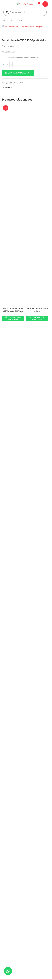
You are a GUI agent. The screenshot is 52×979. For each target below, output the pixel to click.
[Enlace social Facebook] (13, 87)
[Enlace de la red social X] (16, 87)
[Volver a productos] (43, 20)
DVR (20, 21)
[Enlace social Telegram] (26, 87)
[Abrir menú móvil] (3, 4)
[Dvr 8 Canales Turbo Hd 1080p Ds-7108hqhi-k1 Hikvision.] (13, 205)
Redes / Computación (11, 959)
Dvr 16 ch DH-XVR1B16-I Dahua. (37, 310)
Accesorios (6, 941)
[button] (25, 73)
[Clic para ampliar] (7, 23)
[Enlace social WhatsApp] (23, 87)
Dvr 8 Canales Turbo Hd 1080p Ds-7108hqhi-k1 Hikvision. (13, 311)
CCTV (12, 21)
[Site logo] (25, 4)
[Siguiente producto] (46, 20)
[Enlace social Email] (19, 87)
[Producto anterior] (40, 20)
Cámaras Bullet (8, 950)
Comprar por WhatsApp (19, 73)
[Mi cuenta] (45, 4)
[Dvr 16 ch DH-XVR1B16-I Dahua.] (37, 205)
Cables (5, 945)
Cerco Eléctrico (8, 975)
